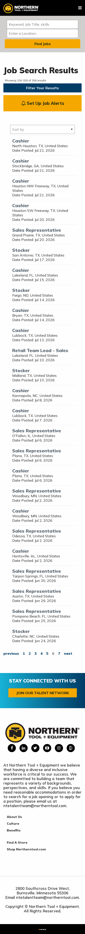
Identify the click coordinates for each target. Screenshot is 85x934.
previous (11, 653)
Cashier (20, 141)
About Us (14, 817)
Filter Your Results (42, 88)
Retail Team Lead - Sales (40, 350)
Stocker (21, 250)
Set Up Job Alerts (45, 103)
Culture (13, 824)
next (68, 653)
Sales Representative (36, 230)
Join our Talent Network (42, 693)
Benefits (14, 830)
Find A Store (17, 842)
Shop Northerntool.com (26, 849)
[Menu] (80, 8)
